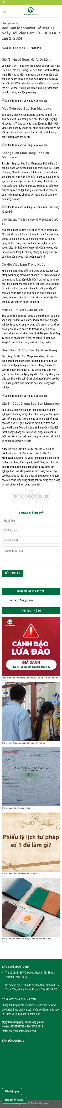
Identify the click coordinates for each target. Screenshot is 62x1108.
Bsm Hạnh (37, 48)
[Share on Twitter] (28, 496)
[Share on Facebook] (21, 496)
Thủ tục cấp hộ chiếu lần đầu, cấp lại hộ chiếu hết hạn (26, 939)
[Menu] (5, 11)
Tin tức (16, 23)
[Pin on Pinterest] (40, 496)
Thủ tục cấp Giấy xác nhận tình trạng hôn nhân (23, 743)
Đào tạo (6, 23)
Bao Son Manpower (20, 600)
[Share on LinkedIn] (46, 496)
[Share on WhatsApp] (15, 496)
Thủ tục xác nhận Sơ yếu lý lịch (16, 808)
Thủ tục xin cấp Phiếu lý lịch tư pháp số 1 (21, 873)
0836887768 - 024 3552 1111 (27, 1026)
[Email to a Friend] (34, 496)
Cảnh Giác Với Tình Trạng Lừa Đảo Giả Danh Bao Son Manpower (31, 678)
